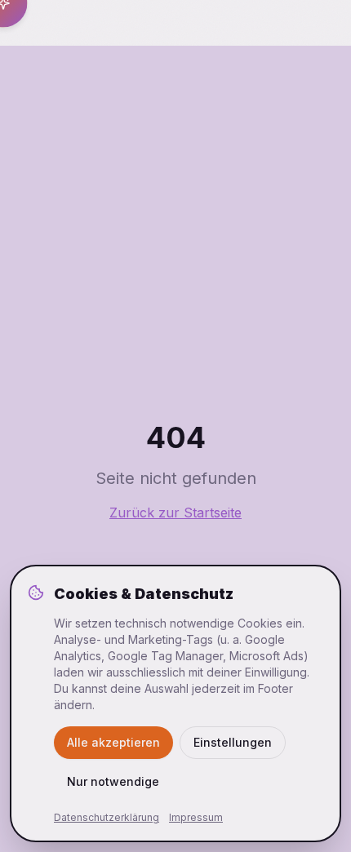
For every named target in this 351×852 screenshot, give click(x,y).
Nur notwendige (113, 781)
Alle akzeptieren (113, 742)
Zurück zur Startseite (175, 512)
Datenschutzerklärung (106, 817)
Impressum (196, 817)
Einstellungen (232, 742)
